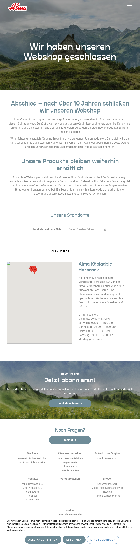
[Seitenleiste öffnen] (129, 7)
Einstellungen (103, 539)
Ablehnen (74, 539)
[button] (34, 270)
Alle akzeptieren (43, 539)
